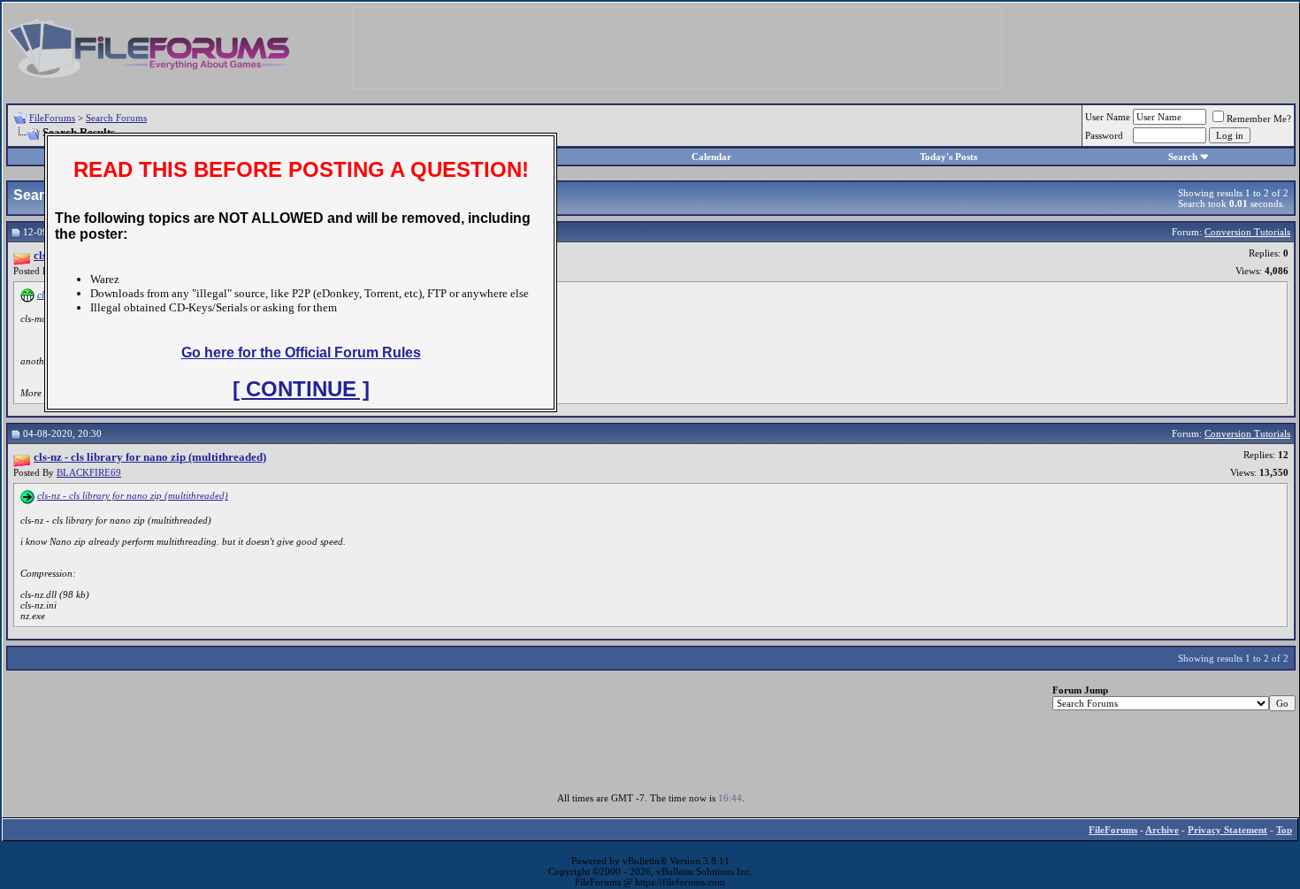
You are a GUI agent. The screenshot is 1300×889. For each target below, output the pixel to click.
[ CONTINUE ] (301, 389)
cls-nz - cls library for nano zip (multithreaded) (132, 495)
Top (1284, 829)
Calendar (711, 156)
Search (1182, 156)
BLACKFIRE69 (89, 472)
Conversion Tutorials (1247, 231)
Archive (1162, 829)
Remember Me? (1259, 118)
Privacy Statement (1227, 829)
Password (1104, 135)
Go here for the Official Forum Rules (301, 352)
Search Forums (116, 117)
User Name (1107, 116)
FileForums (52, 117)
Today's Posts (948, 156)
